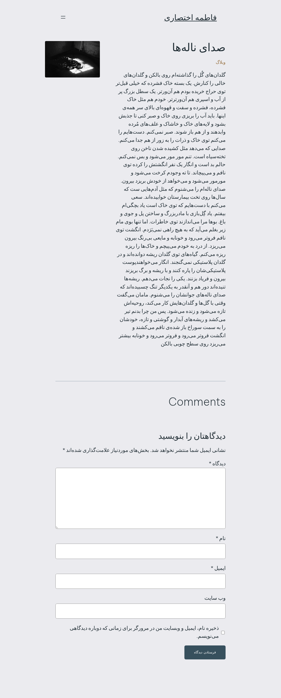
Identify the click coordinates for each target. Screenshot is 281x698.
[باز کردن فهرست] (63, 17)
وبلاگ (221, 62)
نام (221, 538)
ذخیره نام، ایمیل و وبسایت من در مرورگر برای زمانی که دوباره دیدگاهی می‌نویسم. (144, 632)
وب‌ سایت (215, 598)
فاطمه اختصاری (190, 17)
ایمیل (218, 568)
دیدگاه (217, 463)
